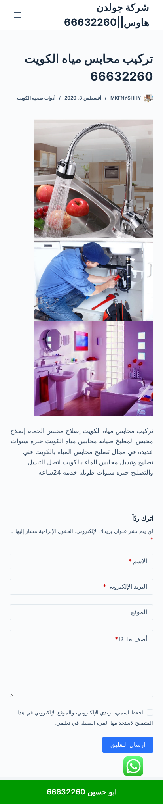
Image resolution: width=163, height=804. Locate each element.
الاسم (138, 561)
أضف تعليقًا (131, 639)
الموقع (139, 612)
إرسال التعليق (127, 744)
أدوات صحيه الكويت (36, 98)
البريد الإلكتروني (125, 586)
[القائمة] (17, 15)
